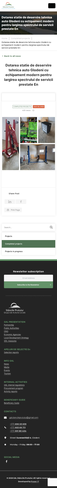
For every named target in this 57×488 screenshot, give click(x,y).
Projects (8, 236)
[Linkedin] (10, 201)
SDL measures (10, 341)
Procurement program (13, 388)
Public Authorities (11, 328)
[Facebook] (21, 201)
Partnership (9, 325)
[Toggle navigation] (51, 5)
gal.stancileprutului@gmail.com (23, 417)
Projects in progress (14, 251)
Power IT (35, 482)
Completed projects (22, 107)
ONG (6, 331)
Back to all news (12, 56)
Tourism (7, 373)
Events (7, 370)
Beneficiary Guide (11, 403)
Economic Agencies (12, 334)
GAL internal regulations (14, 385)
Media (6, 367)
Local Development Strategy (16, 338)
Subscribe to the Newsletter (28, 285)
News (6, 364)
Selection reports (11, 352)
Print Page (15, 210)
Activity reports (10, 391)
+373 (18, 424)
